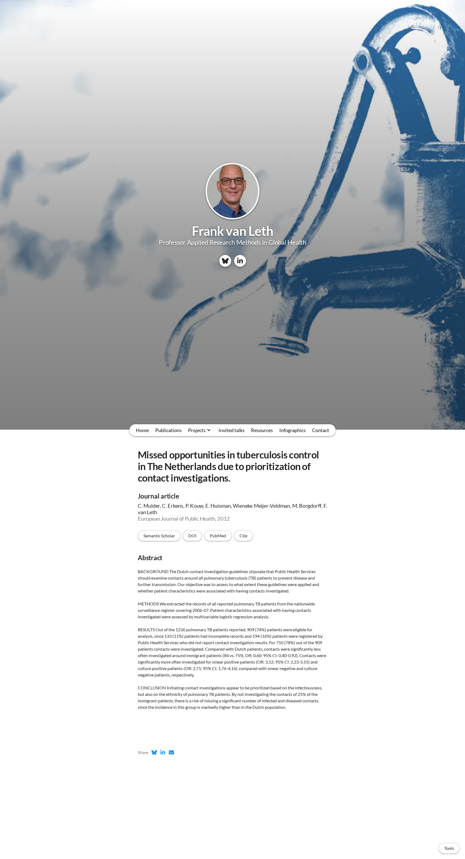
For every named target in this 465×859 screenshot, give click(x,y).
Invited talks (232, 430)
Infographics (292, 430)
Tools (449, 848)
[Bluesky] (225, 261)
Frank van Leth (232, 231)
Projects (197, 430)
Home (142, 430)
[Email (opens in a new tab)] (171, 752)
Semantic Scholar (159, 535)
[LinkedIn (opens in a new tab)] (162, 752)
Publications (168, 430)
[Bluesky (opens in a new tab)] (154, 752)
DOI (192, 535)
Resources (262, 430)
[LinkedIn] (240, 261)
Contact (320, 430)
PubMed (218, 535)
